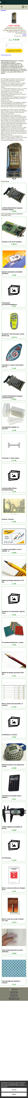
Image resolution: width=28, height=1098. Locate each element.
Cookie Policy (14, 995)
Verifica (24, 34)
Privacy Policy (14, 992)
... (12, 208)
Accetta (14, 1090)
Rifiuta (14, 1094)
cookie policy (14, 1084)
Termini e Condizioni (14, 998)
